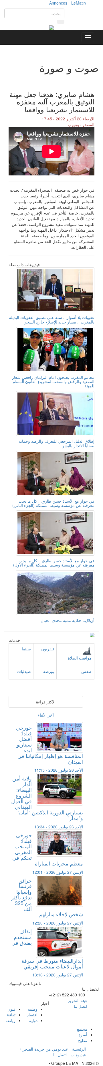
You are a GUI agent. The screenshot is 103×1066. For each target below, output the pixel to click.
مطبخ (82, 1040)
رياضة (10, 1020)
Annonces (58, 3)
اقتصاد (32, 1015)
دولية (33, 1020)
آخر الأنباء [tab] (46, 715)
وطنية (32, 1009)
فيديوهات (78, 1054)
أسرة (82, 1034)
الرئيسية (79, 1049)
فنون (11, 1009)
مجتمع (82, 1029)
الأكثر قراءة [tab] (46, 702)
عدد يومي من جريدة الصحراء (43, 1049)
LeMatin (78, 3)
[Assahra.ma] (51, 27)
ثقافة (11, 1015)
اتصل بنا (80, 1006)
